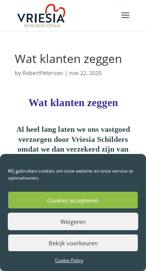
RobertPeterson (43, 73)
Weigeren (73, 222)
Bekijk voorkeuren (73, 243)
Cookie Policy (69, 260)
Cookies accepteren (73, 200)
